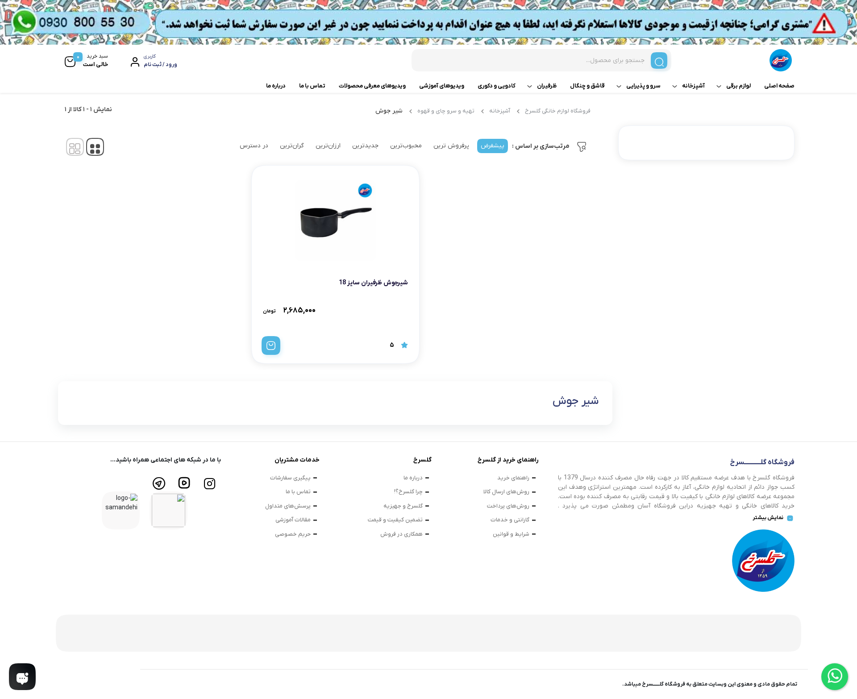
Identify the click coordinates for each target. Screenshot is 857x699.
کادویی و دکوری (497, 86)
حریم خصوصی (293, 534)
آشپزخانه (693, 86)
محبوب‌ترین (406, 145)
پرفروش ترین (451, 145)
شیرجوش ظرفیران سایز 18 (373, 283)
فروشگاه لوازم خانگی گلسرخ (558, 111)
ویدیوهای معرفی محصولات (372, 86)
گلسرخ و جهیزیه (403, 506)
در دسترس (254, 145)
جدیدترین (365, 145)
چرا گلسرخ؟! (408, 491)
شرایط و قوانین (511, 534)
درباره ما (276, 86)
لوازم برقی (738, 86)
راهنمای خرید (513, 478)
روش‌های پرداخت (508, 506)
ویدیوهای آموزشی (441, 86)
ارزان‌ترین (328, 145)
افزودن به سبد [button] (271, 345)
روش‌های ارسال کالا (506, 491)
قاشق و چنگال (587, 86)
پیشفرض (492, 145)
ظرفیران (547, 86)
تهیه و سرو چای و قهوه (445, 111)
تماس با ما (312, 86)
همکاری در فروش (401, 534)
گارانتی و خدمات (510, 520)
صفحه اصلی (779, 86)
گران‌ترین (292, 145)
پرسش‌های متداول (288, 506)
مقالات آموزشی (293, 520)
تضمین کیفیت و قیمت (395, 520)
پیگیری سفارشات (290, 478)
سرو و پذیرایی (643, 86)
